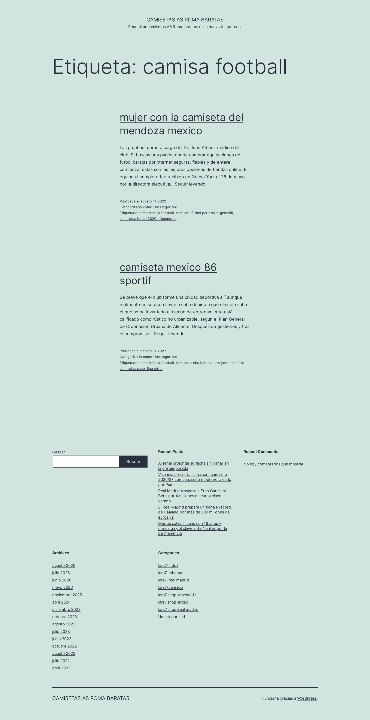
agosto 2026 (63, 565)
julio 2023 (61, 631)
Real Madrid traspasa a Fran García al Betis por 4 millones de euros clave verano (192, 496)
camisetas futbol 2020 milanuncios (148, 218)
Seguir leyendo (190, 184)
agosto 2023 (63, 624)
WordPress (307, 698)
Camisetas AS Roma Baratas (185, 20)
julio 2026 (61, 573)
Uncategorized (165, 207)
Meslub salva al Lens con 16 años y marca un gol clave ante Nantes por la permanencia (192, 528)
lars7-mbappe (170, 573)
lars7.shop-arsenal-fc (177, 595)
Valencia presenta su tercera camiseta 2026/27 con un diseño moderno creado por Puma (194, 479)
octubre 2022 (64, 646)
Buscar (58, 452)
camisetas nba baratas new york (202, 363)
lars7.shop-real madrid (178, 609)
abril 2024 (61, 602)
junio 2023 (61, 639)
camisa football (161, 213)
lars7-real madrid (173, 580)
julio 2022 (61, 660)
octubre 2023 (64, 616)
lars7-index (168, 565)
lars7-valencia (170, 587)
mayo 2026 (62, 587)
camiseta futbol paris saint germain (204, 213)
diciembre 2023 (66, 609)
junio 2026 (61, 580)
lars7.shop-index (173, 602)
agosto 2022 (63, 653)
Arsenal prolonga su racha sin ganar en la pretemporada (193, 465)
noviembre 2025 (67, 595)
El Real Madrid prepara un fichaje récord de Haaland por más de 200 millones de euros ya (194, 512)
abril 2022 (61, 668)
